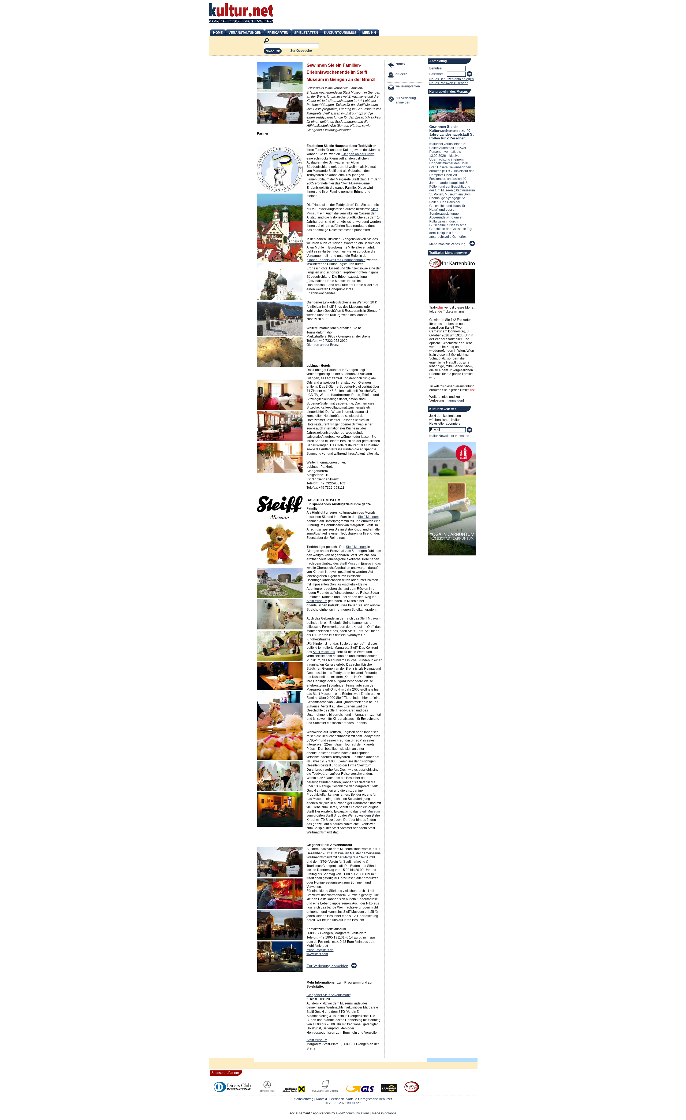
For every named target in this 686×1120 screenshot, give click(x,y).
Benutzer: (436, 68)
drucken (401, 74)
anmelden (455, 400)
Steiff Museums (324, 652)
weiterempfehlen (408, 86)
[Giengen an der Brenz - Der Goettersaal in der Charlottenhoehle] (280, 366)
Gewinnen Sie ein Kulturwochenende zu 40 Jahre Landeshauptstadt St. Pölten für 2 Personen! (452, 132)
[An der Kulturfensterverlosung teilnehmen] (354, 967)
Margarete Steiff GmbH (359, 857)
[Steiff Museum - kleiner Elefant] (280, 689)
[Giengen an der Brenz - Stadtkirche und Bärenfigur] (280, 299)
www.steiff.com (317, 954)
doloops (390, 1113)
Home (218, 33)
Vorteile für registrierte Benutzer (369, 1099)
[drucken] (391, 75)
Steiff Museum (351, 183)
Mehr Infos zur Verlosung (447, 244)
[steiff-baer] (280, 565)
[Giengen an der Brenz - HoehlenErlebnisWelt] (280, 335)
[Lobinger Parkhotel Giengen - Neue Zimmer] (280, 409)
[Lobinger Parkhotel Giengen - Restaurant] (280, 472)
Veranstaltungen (245, 33)
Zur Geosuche (301, 51)
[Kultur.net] (241, 23)
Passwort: (436, 74)
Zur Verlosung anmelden (327, 966)
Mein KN (369, 33)
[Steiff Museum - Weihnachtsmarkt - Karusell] (280, 939)
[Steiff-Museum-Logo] (280, 518)
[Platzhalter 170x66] (280, 845)
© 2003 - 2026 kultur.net (343, 1103)
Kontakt (321, 1099)
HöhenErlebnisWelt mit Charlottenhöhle (337, 260)
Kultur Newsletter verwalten (449, 436)
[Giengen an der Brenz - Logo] (280, 191)
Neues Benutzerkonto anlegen (451, 79)
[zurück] (391, 65)
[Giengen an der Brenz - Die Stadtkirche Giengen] (280, 261)
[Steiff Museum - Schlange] (280, 660)
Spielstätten (306, 33)
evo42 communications (353, 1113)
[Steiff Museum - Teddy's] (280, 759)
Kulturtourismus (340, 33)
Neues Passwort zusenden (448, 83)
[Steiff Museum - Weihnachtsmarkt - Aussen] (280, 971)
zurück (400, 64)
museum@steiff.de (320, 950)
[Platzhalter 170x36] (280, 144)
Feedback (336, 1099)
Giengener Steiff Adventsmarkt (329, 995)
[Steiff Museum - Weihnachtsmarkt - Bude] (280, 908)
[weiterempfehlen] (391, 87)
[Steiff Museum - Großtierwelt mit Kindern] (280, 790)
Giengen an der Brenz (358, 154)
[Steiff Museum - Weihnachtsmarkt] (280, 876)
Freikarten (277, 33)
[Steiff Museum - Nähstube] (280, 826)
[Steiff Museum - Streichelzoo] (280, 628)
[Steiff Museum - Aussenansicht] (280, 597)
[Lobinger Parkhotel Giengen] (280, 440)
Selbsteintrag (304, 1099)
